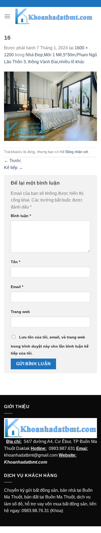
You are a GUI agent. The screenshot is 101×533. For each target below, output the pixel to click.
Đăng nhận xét (76, 152)
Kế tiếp (13, 167)
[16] (50, 106)
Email (17, 287)
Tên (15, 262)
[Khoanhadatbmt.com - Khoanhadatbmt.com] (54, 16)
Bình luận (21, 216)
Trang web (20, 312)
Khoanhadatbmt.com (25, 462)
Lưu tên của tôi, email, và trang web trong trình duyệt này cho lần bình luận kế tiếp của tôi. (50, 345)
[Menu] (7, 16)
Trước (12, 160)
